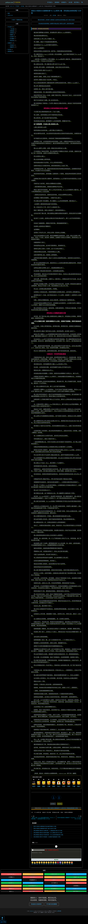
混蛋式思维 (76, 891)
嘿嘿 (38, 786)
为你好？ (76, 877)
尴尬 (43, 786)
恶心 (51, 864)
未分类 (70, 2)
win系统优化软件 (54, 874)
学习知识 (49, 2)
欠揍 (48, 786)
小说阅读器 (76, 885)
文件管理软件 (54, 888)
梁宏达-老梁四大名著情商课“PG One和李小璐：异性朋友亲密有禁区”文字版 (63, 808)
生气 (58, 864)
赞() (54, 803)
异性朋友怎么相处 (55, 812)
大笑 (42, 864)
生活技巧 (12, 36)
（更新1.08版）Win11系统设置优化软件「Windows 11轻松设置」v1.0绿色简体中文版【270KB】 (43, 818)
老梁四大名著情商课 (68, 812)
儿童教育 (54, 879)
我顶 (33, 786)
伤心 (58, 786)
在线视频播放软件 (33, 885)
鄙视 (49, 864)
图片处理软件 (76, 882)
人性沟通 (22, 6)
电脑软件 (12, 47)
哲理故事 (12, 31)
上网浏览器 (33, 877)
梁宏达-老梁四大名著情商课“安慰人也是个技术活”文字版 (44, 828)
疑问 (32, 864)
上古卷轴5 (11, 877)
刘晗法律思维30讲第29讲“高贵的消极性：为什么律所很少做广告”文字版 (47, 832)
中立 (65, 864)
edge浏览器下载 (11, 874)
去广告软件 (54, 882)
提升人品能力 (33, 888)
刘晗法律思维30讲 (76, 879)
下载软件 (54, 877)
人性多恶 (11, 879)
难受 (53, 864)
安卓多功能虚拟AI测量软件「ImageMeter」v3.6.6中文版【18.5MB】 (69, 818)
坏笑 (39, 864)
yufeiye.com (9, 2)
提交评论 (56, 859)
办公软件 (11, 882)
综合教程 (12, 38)
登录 (9, 13)
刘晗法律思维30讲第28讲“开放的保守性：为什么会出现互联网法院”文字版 (48, 834)
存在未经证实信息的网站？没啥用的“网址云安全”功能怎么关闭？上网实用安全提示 (56, 23)
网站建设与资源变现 (36, 904)
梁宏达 (62, 812)
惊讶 (46, 864)
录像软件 (11, 888)
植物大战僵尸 (33, 891)
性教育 (11, 34)
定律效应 (12, 32)
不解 (73, 786)
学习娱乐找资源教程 (52, 904)
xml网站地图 (59, 911)
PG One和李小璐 (37, 812)
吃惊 (63, 786)
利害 (35, 864)
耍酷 (63, 864)
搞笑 (53, 786)
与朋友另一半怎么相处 (46, 812)
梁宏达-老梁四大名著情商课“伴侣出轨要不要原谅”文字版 (44, 826)
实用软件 (63, 2)
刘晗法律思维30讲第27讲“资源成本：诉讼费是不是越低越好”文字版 (46, 836)
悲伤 (56, 864)
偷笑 (37, 864)
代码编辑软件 (33, 879)
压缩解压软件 (33, 882)
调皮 (67, 864)
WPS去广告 (76, 874)
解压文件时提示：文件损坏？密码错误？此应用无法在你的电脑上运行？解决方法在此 (56, 19)
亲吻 (69, 864)
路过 (78, 786)
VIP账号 (13, 19)
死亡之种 (54, 891)
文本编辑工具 (76, 888)
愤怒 (68, 786)
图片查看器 (11, 885)
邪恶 (60, 864)
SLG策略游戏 (33, 874)
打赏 (60, 803)
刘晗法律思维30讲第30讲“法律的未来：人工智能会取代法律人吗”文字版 (47, 830)
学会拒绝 (54, 885)
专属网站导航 (19, 19)
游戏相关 (57, 2)
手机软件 (12, 45)
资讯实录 (12, 40)
